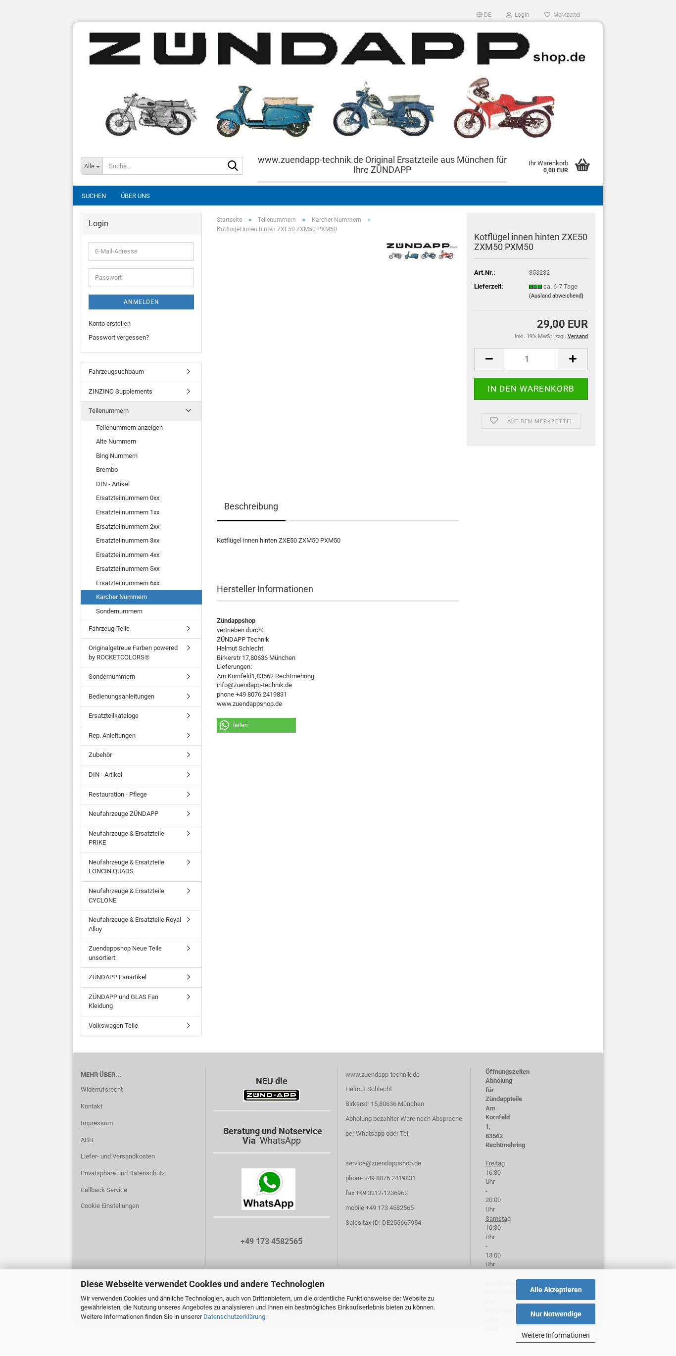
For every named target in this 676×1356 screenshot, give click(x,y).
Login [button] (521, 14)
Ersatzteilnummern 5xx (127, 568)
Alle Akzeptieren (556, 1290)
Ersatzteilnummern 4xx (127, 554)
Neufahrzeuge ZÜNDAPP (123, 813)
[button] (484, 14)
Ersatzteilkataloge (114, 715)
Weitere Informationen (556, 1335)
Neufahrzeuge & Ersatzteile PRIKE (126, 838)
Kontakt (91, 1106)
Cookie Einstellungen (110, 1205)
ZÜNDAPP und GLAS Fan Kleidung (123, 1001)
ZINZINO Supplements (120, 391)
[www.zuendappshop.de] (338, 84)
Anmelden (141, 302)
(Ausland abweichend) (556, 296)
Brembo (107, 469)
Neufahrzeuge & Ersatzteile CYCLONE (126, 895)
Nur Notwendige (556, 1314)
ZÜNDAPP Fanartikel (117, 977)
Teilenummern (109, 410)
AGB (87, 1140)
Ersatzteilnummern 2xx (127, 526)
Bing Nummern (117, 455)
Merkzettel (565, 14)
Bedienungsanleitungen (121, 696)
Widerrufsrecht (102, 1089)
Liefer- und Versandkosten (118, 1156)
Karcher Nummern (121, 597)
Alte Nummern (116, 441)
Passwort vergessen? (119, 337)
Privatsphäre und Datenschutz (123, 1173)
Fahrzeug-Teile (109, 628)
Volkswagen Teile (113, 1025)
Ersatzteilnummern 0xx (127, 498)
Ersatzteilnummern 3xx (127, 540)
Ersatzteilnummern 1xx (127, 512)
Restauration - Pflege (118, 794)
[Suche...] (233, 166)
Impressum (97, 1123)
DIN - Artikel (113, 484)
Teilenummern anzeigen (129, 427)
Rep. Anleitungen (112, 735)
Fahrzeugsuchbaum (116, 371)
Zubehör (100, 754)
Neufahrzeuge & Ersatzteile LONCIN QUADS (126, 866)
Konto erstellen (110, 323)
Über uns (135, 196)
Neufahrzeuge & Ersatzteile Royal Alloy (135, 924)
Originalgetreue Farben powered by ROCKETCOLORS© (133, 652)
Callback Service (104, 1190)
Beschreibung (251, 506)
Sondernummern (119, 611)
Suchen (94, 196)
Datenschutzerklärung (234, 1316)
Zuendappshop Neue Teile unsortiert (125, 953)
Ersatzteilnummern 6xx (127, 583)
